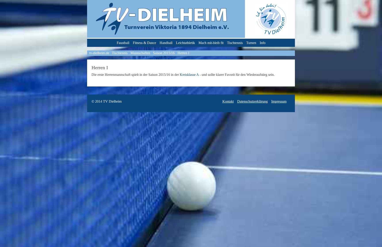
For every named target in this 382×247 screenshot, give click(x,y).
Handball (166, 43)
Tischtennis (235, 43)
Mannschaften (140, 53)
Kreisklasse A (189, 75)
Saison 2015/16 (164, 53)
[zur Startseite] (191, 36)
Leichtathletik (185, 43)
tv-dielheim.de (99, 53)
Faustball (123, 43)
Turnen (251, 43)
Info (262, 43)
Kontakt (228, 101)
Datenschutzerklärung (252, 101)
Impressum (278, 101)
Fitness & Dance (144, 43)
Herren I (183, 53)
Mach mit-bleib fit (211, 43)
